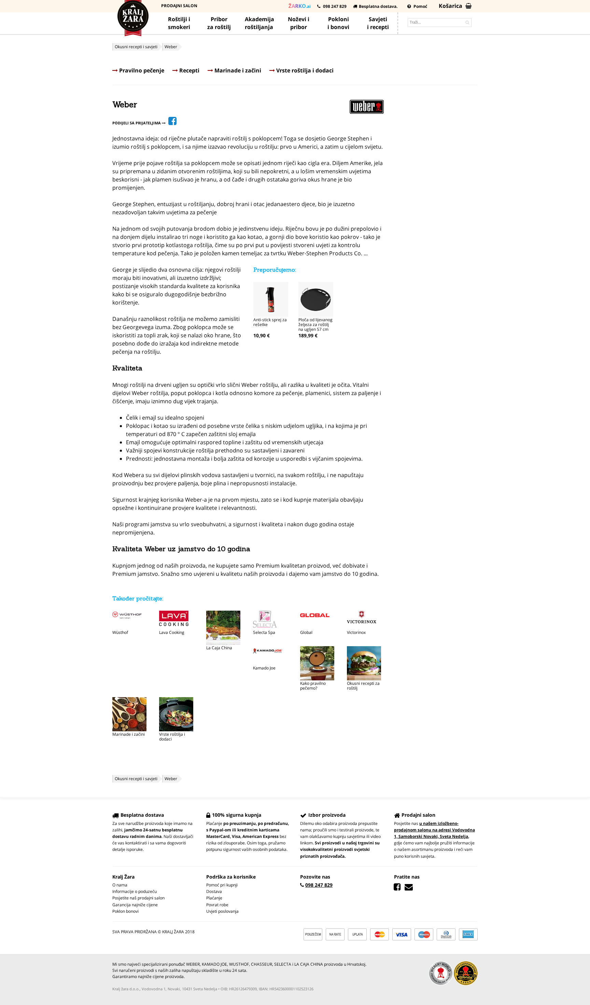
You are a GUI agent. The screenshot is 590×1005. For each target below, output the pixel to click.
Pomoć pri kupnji (222, 885)
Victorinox (356, 632)
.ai (300, 5)
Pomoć (419, 6)
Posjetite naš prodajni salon (138, 898)
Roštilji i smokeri (179, 23)
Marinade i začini (237, 70)
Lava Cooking (171, 632)
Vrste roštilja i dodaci (304, 70)
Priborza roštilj (219, 23)
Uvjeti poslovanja (222, 911)
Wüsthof (120, 632)
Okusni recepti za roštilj (363, 685)
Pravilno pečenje (141, 70)
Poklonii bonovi (338, 23)
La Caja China (219, 648)
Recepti (188, 70)
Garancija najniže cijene (135, 905)
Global (306, 632)
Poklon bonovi (125, 911)
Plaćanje (214, 898)
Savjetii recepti (378, 23)
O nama (119, 885)
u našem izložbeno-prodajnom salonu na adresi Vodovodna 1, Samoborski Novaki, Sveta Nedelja (434, 829)
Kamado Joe (264, 668)
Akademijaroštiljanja (259, 23)
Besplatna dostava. (378, 6)
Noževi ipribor (298, 23)
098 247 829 (334, 6)
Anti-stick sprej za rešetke (270, 322)
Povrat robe (217, 905)
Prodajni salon (179, 6)
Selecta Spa (264, 632)
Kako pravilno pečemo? (313, 685)
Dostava (214, 891)
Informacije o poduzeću (134, 891)
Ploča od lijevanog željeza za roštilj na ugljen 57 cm (315, 324)
